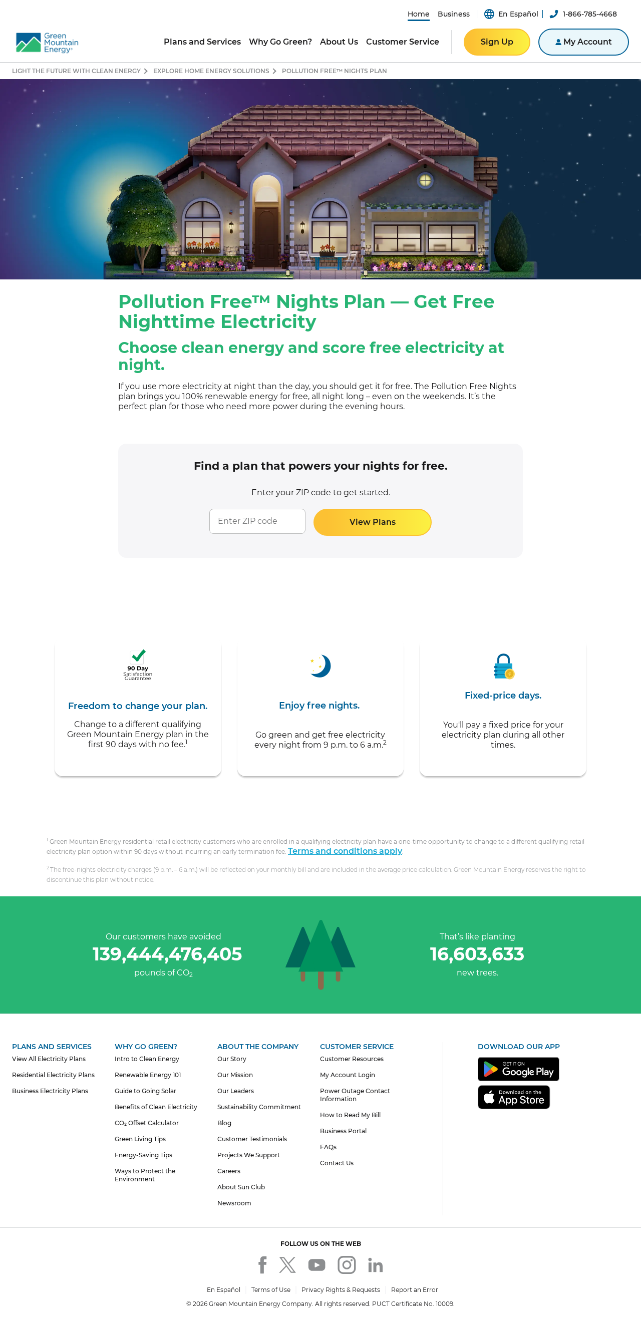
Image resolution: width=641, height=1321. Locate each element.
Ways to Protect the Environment (145, 1175)
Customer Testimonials (252, 1139)
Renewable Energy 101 (148, 1075)
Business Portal (343, 1131)
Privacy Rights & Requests (340, 1289)
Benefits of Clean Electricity (156, 1107)
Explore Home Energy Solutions (211, 71)
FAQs (328, 1147)
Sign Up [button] (497, 42)
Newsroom (234, 1203)
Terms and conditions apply (345, 851)
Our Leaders (235, 1091)
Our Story (231, 1059)
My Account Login (347, 1075)
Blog (224, 1123)
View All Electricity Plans (49, 1059)
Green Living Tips (140, 1139)
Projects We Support (248, 1155)
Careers (228, 1171)
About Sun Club (241, 1187)
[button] (419, 14)
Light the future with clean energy (76, 71)
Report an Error (414, 1289)
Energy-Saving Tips (143, 1155)
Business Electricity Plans (50, 1091)
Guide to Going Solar (145, 1091)
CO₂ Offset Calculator (147, 1123)
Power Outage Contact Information (355, 1095)
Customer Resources (352, 1059)
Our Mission (235, 1075)
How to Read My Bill (350, 1115)
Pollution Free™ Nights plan (334, 71)
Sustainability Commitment (259, 1107)
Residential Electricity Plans (53, 1075)
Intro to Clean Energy (147, 1059)
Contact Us (337, 1163)
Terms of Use (270, 1289)
